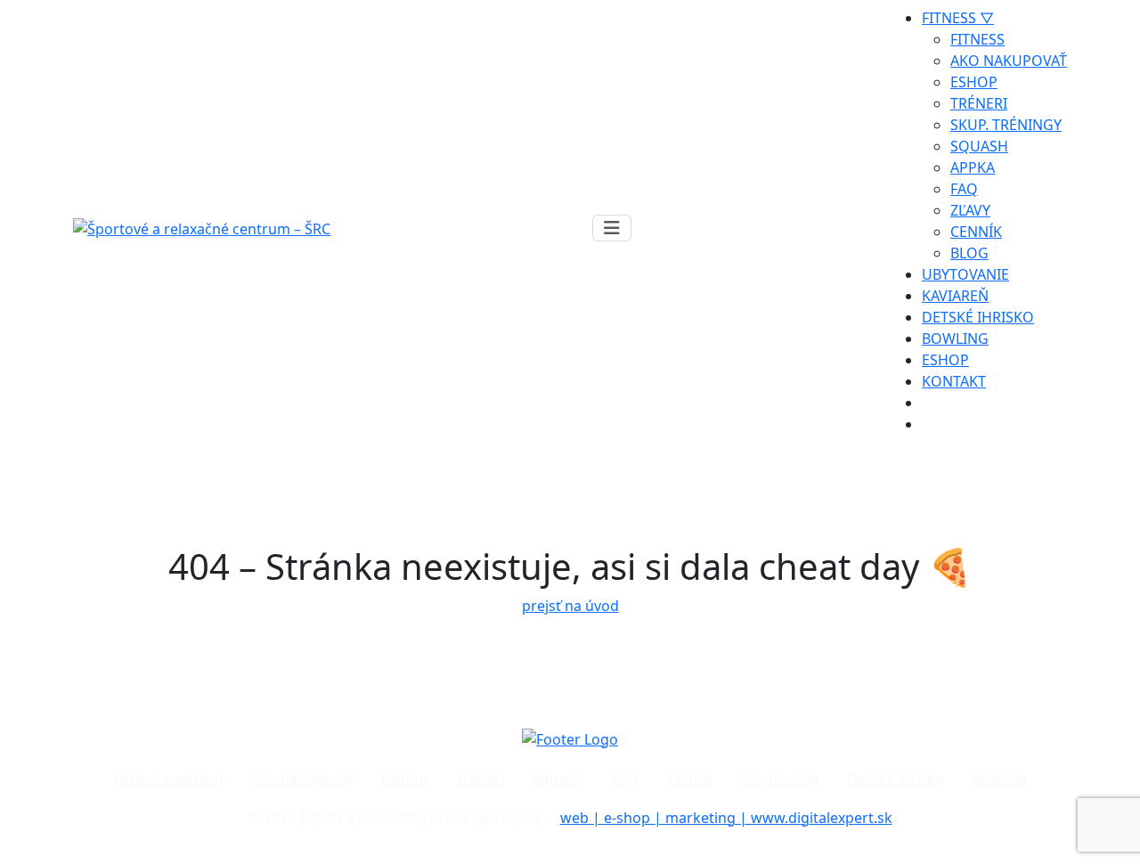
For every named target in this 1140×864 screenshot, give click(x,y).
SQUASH (979, 146)
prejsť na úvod (570, 605)
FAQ (964, 189)
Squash (557, 778)
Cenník (690, 778)
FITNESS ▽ (958, 18)
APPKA (972, 167)
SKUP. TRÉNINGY (1006, 124)
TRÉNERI (978, 103)
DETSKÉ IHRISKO (978, 317)
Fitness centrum (168, 778)
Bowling (1000, 778)
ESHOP (974, 82)
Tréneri (480, 778)
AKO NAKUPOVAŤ (1008, 60)
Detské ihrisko (895, 778)
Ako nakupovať (302, 778)
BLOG (969, 253)
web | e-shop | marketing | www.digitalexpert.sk (726, 817)
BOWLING (955, 338)
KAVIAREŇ (955, 296)
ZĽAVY (970, 210)
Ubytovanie (780, 778)
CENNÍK (976, 231)
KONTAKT (954, 381)
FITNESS (977, 39)
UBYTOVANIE (965, 274)
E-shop (404, 778)
